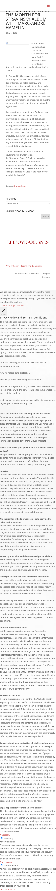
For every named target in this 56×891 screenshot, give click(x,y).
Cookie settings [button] (8, 305)
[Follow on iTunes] (33, 252)
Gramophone (19, 186)
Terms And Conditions (31, 266)
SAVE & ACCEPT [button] (7, 889)
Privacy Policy (12, 266)
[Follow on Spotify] (39, 252)
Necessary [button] (5, 834)
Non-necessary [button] (7, 862)
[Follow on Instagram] (22, 252)
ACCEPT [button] (20, 305)
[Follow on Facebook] (16, 252)
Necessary (8, 838)
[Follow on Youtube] (28, 252)
